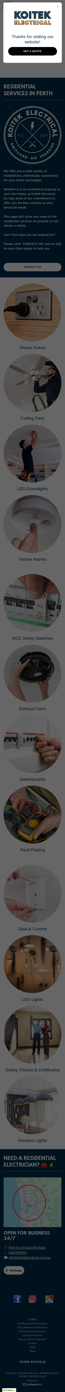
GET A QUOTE (32, 51)
